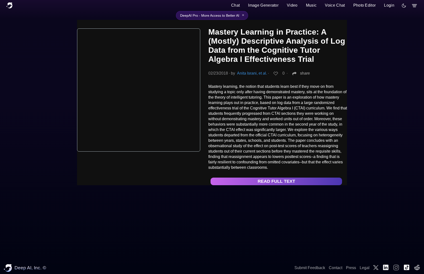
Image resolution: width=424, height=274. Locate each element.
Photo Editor (364, 5)
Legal (365, 268)
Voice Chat (335, 5)
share (305, 73)
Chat (235, 5)
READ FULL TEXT (276, 181)
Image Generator (263, 5)
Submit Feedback (309, 268)
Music (311, 5)
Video (292, 5)
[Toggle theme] (404, 6)
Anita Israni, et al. (252, 73)
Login (389, 5)
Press (351, 268)
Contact (335, 268)
